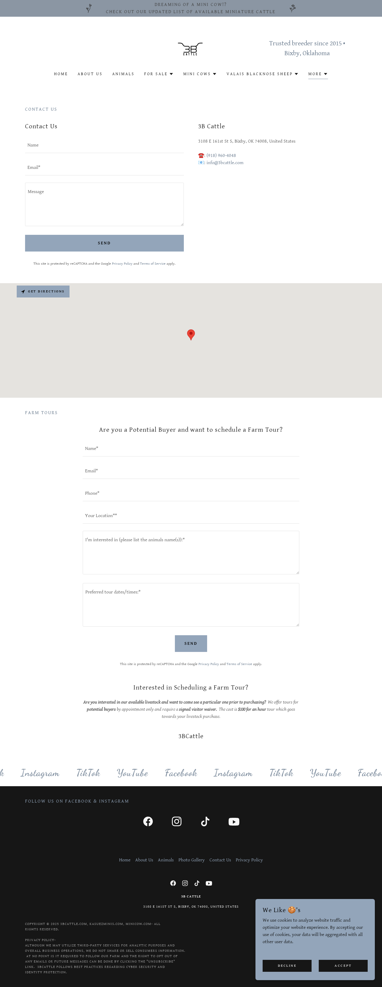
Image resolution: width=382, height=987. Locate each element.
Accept (343, 966)
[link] (191, 48)
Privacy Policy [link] (122, 264)
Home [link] (61, 74)
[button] (159, 74)
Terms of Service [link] (153, 264)
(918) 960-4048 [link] (221, 155)
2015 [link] (336, 43)
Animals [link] (123, 74)
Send (104, 243)
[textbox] (104, 145)
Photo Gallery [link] (191, 860)
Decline (287, 966)
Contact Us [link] (220, 860)
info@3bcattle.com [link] (225, 163)
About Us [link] (90, 74)
